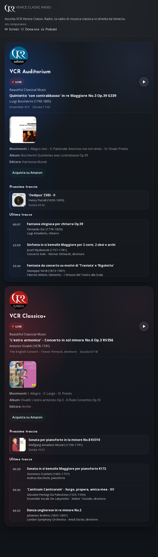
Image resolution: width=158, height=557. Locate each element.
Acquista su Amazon (27, 172)
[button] (22, 129)
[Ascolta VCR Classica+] (144, 326)
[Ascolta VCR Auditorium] (144, 81)
